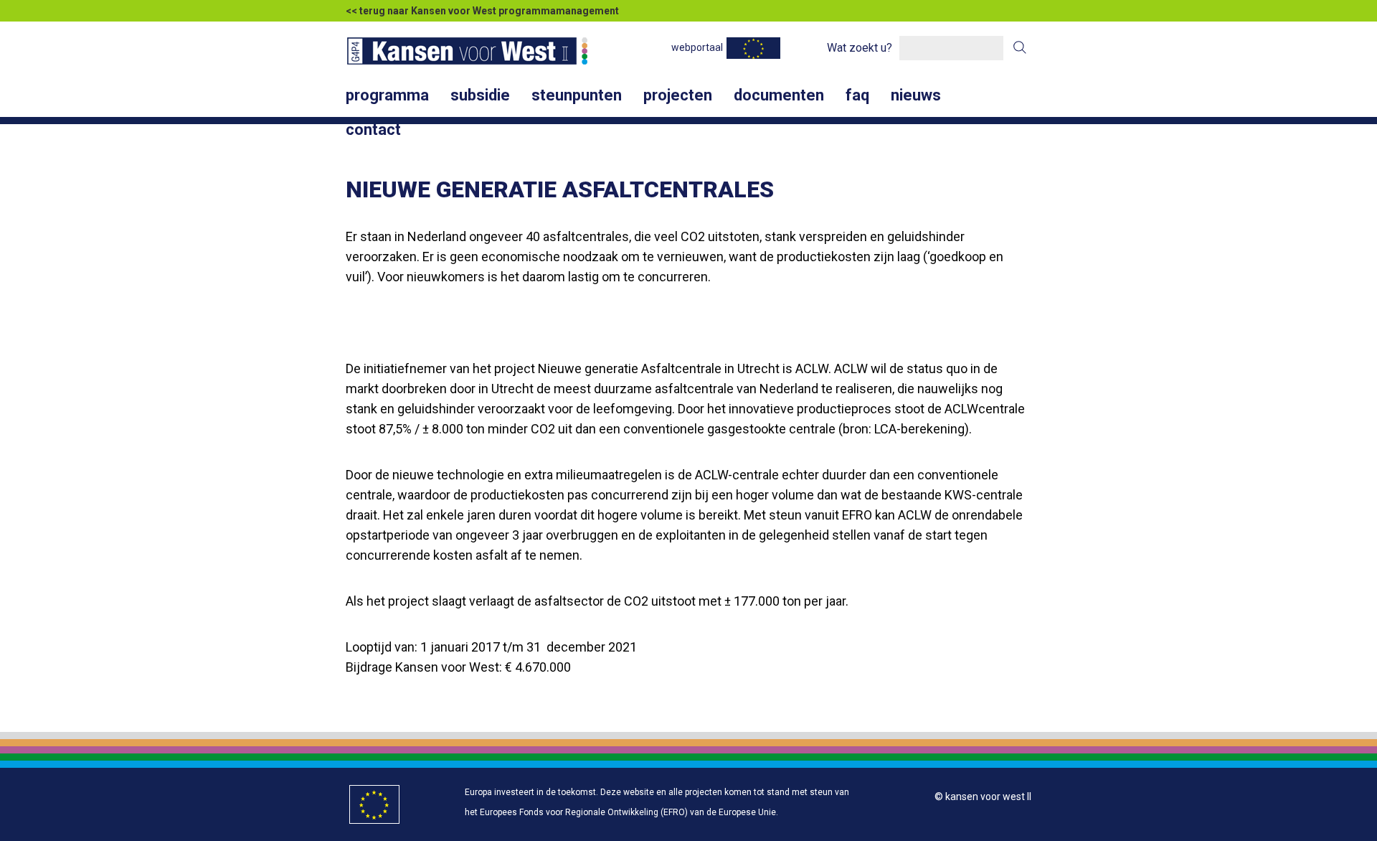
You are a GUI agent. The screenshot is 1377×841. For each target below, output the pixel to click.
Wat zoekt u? (859, 48)
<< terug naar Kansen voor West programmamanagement (482, 11)
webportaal (697, 47)
